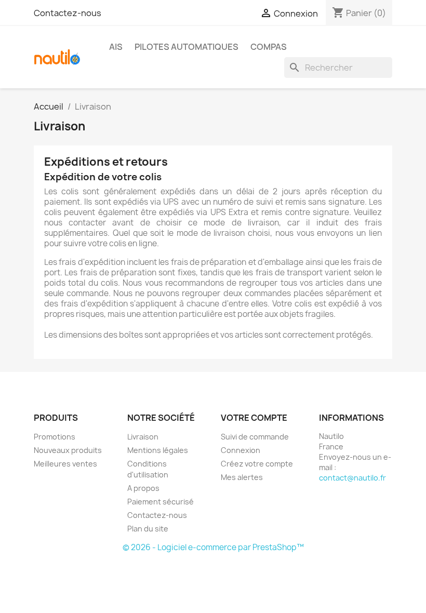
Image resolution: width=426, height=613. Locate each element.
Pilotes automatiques (186, 46)
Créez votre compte (257, 464)
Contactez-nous (67, 13)
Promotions (54, 437)
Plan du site (147, 529)
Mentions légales (157, 450)
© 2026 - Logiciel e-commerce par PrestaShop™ (213, 547)
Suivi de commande (255, 437)
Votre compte (254, 417)
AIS (116, 46)
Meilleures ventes (65, 464)
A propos (143, 488)
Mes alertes (242, 477)
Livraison (142, 437)
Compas (268, 46)
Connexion (240, 450)
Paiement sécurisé (160, 502)
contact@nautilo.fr (352, 478)
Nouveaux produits (68, 450)
